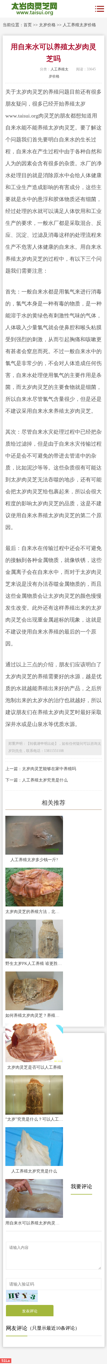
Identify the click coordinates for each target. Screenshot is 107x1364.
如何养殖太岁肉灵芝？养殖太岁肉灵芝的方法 (34, 1015)
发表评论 (29, 1311)
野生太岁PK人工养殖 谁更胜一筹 (34, 963)
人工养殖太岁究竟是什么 (45, 780)
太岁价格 (47, 25)
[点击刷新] (22, 1296)
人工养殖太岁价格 (79, 25)
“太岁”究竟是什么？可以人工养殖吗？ (34, 1119)
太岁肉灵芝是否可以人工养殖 (34, 1067)
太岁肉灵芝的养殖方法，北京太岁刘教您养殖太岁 (34, 911)
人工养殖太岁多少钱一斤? (34, 860)
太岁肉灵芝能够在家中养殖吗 (49, 769)
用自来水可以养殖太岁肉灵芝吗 (34, 1223)
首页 (27, 25)
